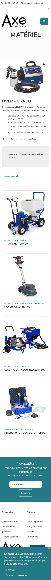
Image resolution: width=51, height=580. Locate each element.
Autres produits (11, 176)
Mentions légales (9, 536)
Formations (32, 536)
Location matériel (26, 154)
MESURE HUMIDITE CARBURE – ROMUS (24, 432)
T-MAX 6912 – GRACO (16, 243)
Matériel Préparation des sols (32, 303)
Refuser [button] (9, 575)
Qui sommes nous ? (11, 521)
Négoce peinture (35, 521)
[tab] (11, 176)
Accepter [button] (22, 575)
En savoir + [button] (10, 570)
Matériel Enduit (26, 240)
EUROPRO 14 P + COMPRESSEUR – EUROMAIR (25, 369)
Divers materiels (11, 429)
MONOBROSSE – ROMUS (17, 306)
